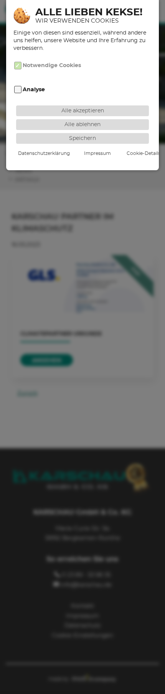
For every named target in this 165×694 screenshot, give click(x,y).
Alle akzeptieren (82, 110)
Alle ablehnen (82, 124)
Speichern (82, 138)
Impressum (97, 153)
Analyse (34, 89)
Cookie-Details (143, 153)
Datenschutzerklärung (44, 153)
